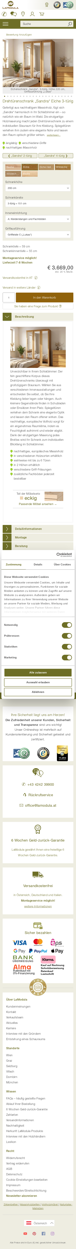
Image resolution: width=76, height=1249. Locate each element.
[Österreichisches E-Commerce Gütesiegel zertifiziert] (67, 5)
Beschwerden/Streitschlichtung (26, 1190)
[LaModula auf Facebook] (43, 1233)
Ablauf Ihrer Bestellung (20, 1103)
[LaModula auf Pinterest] (34, 1233)
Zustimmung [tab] (14, 564)
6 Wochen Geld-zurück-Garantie (27, 1109)
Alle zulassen (38, 672)
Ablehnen (38, 691)
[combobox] (46, 24)
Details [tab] (38, 564)
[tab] (38, 317)
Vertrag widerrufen (17, 1163)
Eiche (26, 166)
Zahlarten (12, 1114)
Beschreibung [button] (24, 316)
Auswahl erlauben (38, 682)
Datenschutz (14, 1174)
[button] (46, 4)
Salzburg (11, 1066)
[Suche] (69, 24)
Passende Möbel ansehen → (38, 504)
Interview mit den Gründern (23, 1033)
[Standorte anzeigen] (23, 14)
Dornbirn (11, 1076)
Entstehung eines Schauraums (25, 1039)
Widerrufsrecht (15, 1158)
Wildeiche (61, 166)
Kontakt (11, 1011)
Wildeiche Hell (14, 173)
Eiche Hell (45, 166)
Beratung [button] (21, 546)
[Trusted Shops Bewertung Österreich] (43, 753)
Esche (26, 173)
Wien (9, 1055)
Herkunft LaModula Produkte (24, 1131)
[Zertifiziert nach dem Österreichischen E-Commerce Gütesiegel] (21, 753)
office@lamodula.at (40, 805)
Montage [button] (21, 537)
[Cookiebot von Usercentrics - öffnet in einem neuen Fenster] (56, 555)
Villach (10, 1071)
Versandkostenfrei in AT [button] (18, 277)
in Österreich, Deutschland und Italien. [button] (38, 900)
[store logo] (10, 5)
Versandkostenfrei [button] (38, 886)
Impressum (13, 1185)
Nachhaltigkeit (15, 1125)
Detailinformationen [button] (28, 529)
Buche (10, 166)
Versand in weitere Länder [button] (19, 287)
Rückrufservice (40, 795)
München (12, 1082)
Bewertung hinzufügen (19, 34)
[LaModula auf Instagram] (52, 1233)
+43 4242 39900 (40, 784)
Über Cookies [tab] (62, 564)
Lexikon (11, 1141)
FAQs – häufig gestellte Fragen (25, 1098)
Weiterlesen (53, 135)
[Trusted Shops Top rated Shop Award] (62, 753)
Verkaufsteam (14, 1017)
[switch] (67, 636)
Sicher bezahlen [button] (38, 933)
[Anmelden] (32, 14)
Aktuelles (12, 1022)
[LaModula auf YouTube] (25, 1233)
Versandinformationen (20, 1120)
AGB (9, 1168)
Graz (9, 1060)
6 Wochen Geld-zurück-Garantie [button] (38, 840)
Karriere (11, 1028)
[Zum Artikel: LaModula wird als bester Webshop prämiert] (38, 987)
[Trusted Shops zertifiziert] (57, 5)
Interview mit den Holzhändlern (25, 1136)
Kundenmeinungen (18, 1006)
